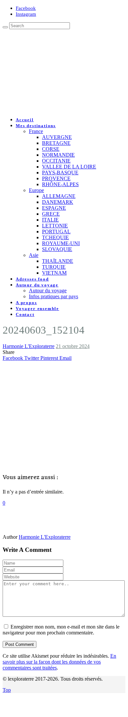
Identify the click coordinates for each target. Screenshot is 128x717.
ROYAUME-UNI (61, 243)
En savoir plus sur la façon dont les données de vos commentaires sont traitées (59, 661)
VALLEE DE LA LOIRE (69, 166)
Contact (25, 314)
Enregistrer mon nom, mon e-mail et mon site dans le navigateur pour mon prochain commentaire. (61, 629)
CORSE (50, 149)
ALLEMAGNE (58, 196)
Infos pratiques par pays (53, 296)
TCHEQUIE (55, 237)
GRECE (51, 214)
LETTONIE (55, 225)
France (36, 131)
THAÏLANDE (57, 261)
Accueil (25, 119)
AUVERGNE (57, 137)
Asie (33, 255)
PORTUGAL (56, 231)
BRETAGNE (56, 143)
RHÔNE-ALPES (60, 184)
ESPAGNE (54, 208)
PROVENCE (56, 178)
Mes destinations (36, 125)
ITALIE (50, 220)
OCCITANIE (56, 161)
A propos (26, 302)
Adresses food (32, 279)
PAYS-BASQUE (60, 172)
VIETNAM (54, 273)
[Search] (5, 27)
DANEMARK (57, 202)
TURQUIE (54, 267)
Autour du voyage (37, 284)
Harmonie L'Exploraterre (28, 346)
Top (7, 690)
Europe (36, 190)
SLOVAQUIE (57, 249)
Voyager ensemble (37, 308)
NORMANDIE (58, 155)
